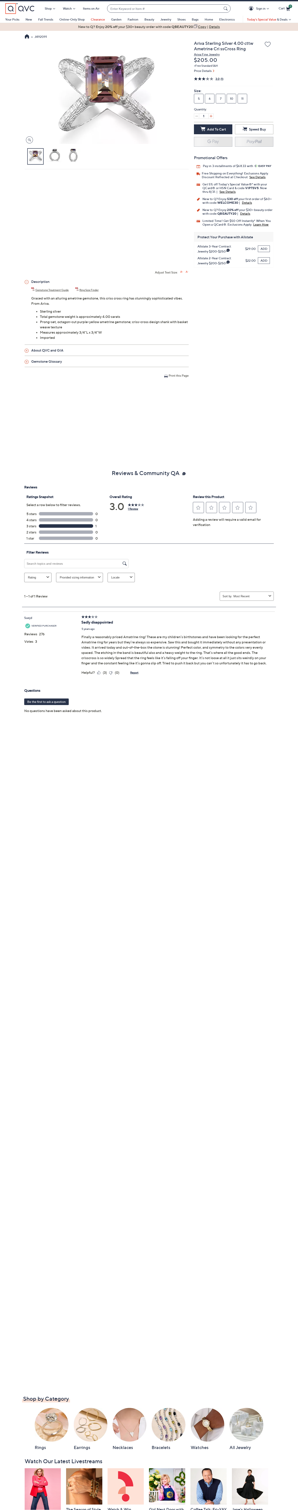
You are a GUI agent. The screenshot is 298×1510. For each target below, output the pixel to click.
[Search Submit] (226, 8)
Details (247, 202)
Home (209, 19)
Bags (195, 19)
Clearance (98, 19)
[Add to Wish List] (268, 44)
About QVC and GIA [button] (47, 350)
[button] (252, 8)
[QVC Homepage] (27, 37)
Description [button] (40, 281)
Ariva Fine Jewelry (207, 54)
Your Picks (12, 19)
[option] (149, 27)
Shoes (181, 19)
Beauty (149, 19)
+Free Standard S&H (206, 65)
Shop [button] (48, 8)
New (29, 19)
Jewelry (165, 19)
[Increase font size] (181, 271)
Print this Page (179, 375)
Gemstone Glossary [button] (46, 361)
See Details (257, 177)
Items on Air (91, 8)
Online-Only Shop (72, 19)
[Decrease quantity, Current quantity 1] (196, 116)
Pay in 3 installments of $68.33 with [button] (228, 166)
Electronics (227, 19)
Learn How (261, 224)
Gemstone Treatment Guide (52, 290)
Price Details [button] (203, 71)
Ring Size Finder (89, 290)
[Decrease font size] (187, 271)
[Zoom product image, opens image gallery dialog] (28, 140)
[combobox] (164, 9)
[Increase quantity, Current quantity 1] (211, 116)
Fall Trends (45, 19)
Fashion (133, 19)
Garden (116, 19)
